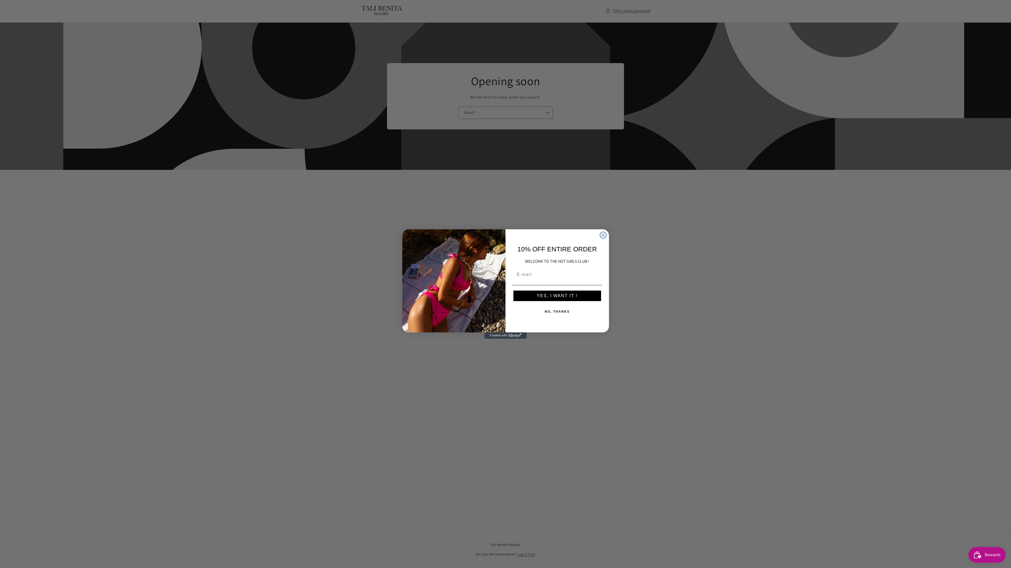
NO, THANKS (557, 311)
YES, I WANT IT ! (557, 295)
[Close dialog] (603, 235)
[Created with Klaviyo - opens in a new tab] (505, 335)
